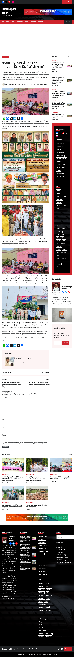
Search (65, 343)
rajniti (59, 170)
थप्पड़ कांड (58, 249)
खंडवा (64, 240)
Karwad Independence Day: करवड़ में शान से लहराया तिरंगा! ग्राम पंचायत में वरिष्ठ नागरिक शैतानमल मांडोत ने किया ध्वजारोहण (58, 80)
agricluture (60, 211)
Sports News (60, 179)
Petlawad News (55, 75)
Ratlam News (60, 176)
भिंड (63, 255)
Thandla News (60, 182)
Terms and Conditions (63, 562)
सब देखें (70, 454)
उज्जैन (62, 237)
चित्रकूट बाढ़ (59, 246)
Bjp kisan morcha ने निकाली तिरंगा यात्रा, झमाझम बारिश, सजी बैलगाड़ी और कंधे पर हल (58, 104)
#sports (59, 205)
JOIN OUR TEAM (62, 557)
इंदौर (57, 237)
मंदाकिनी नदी (64, 258)
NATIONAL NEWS (61, 164)
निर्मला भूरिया (63, 252)
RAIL (58, 234)
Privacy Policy (61, 560)
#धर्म (65, 205)
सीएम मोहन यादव (59, 266)
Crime (58, 219)
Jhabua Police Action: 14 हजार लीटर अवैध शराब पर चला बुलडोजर (58, 115)
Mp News (59, 161)
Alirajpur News (61, 143)
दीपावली (64, 249)
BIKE (58, 217)
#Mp (65, 196)
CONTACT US (61, 549)
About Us (59, 547)
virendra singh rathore (14, 84)
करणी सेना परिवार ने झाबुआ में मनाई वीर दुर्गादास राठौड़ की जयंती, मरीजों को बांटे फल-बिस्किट (12, 385)
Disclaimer (60, 552)
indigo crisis (60, 222)
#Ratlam (59, 202)
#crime (58, 190)
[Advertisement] (37, 39)
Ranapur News (60, 173)
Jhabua (8, 372)
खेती (57, 243)
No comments (35, 84)
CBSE (63, 217)
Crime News (60, 146)
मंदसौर (58, 258)
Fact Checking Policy (63, 555)
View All (70, 56)
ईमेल (3, 427)
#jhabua (59, 196)
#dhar (58, 193)
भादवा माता (58, 255)
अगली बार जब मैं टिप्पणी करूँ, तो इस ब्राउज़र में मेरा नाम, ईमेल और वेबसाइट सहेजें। (26, 443)
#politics (59, 199)
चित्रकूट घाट (63, 243)
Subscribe (67, 649)
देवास (58, 252)
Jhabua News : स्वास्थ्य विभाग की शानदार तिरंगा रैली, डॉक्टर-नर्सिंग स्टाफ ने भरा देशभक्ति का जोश (39, 385)
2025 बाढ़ (58, 208)
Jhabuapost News (9, 10)
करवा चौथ (58, 240)
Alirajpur (59, 214)
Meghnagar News (61, 158)
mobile (64, 228)
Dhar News (59, 149)
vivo (63, 234)
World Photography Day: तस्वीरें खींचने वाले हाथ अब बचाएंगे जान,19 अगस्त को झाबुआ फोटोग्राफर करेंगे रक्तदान (58, 66)
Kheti (58, 228)
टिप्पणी (4, 398)
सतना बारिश (59, 264)
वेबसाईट (4, 435)
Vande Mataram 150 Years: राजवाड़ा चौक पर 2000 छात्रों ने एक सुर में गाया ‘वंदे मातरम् (58, 93)
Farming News (60, 152)
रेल (61, 261)
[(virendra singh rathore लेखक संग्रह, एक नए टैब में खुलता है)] (3, 85)
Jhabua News (6, 57)
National (59, 231)
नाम (3, 420)
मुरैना (57, 261)
